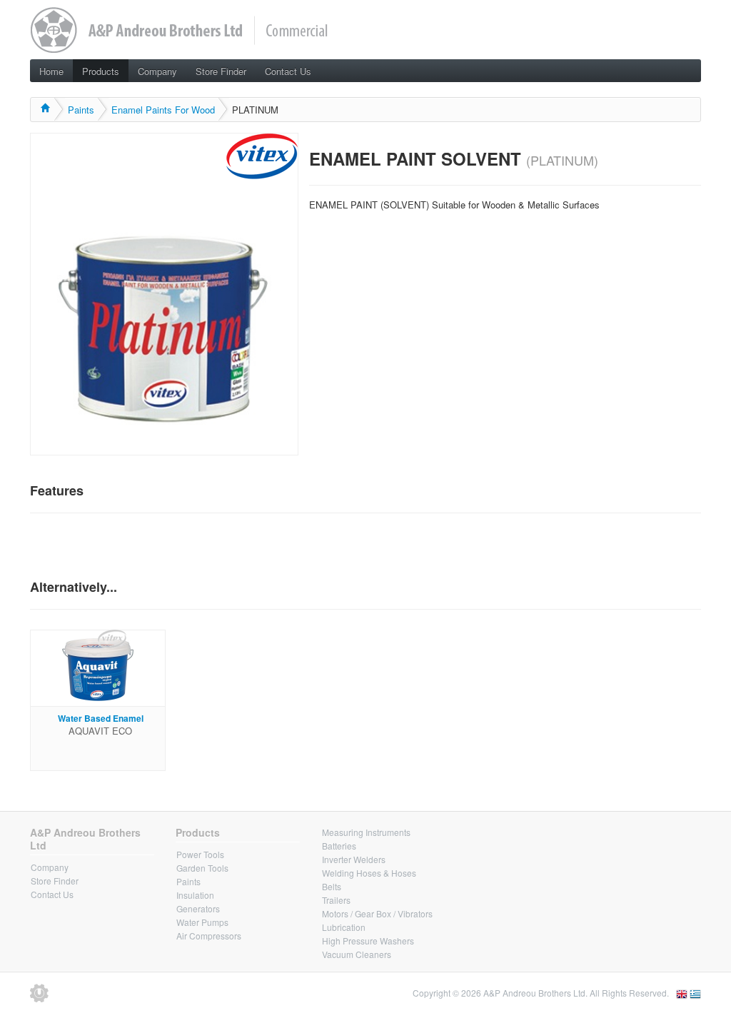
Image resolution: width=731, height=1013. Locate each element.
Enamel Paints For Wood (163, 109)
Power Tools (200, 854)
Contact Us (288, 71)
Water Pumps (202, 922)
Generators (198, 908)
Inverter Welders (353, 859)
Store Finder (221, 71)
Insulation (195, 895)
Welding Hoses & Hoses (369, 873)
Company (157, 71)
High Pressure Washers (368, 940)
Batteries (339, 846)
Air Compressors (208, 935)
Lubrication (344, 927)
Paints (81, 109)
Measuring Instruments (366, 832)
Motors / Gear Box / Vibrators (377, 913)
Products (100, 71)
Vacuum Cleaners (356, 954)
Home (51, 71)
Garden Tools (202, 868)
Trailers (336, 900)
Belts (331, 886)
